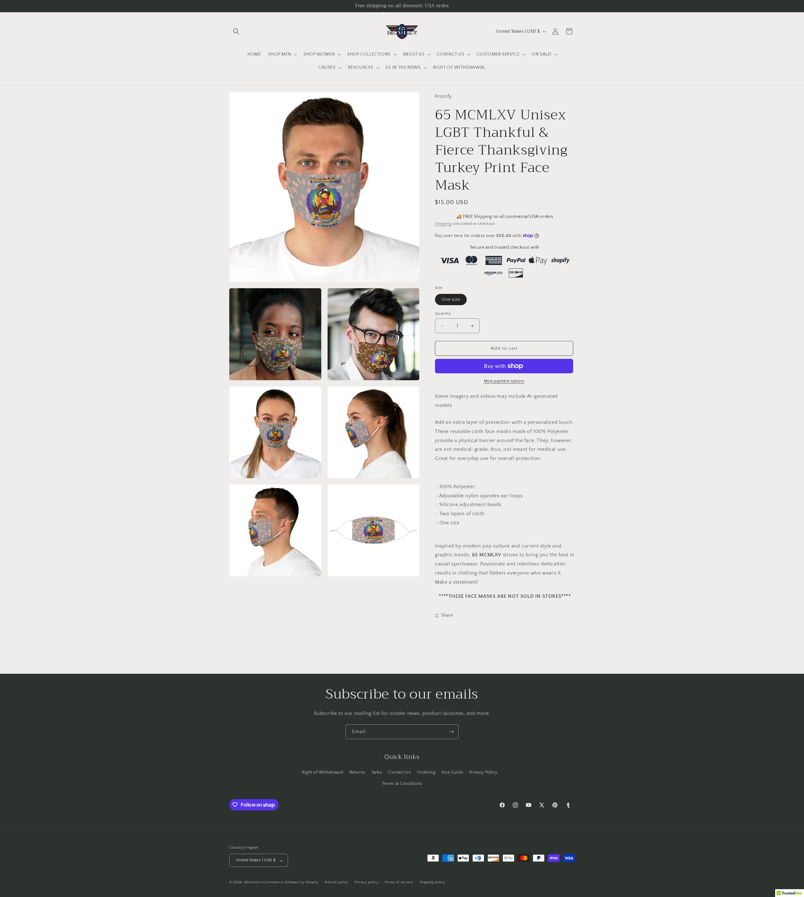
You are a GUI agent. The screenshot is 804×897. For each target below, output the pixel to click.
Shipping (443, 224)
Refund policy (336, 882)
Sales (377, 772)
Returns (357, 772)
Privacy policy (367, 882)
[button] (236, 31)
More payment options (504, 381)
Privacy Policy (483, 772)
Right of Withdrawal (322, 772)
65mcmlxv (253, 882)
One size (451, 299)
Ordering (426, 772)
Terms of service (399, 882)
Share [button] (447, 615)
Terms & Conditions (402, 783)
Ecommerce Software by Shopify (290, 882)
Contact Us (399, 772)
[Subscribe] (451, 731)
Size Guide (452, 772)
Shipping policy (432, 882)
